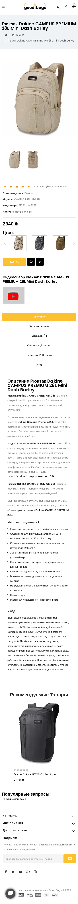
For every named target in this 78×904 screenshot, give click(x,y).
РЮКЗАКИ (18, 35)
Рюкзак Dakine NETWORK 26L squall (35, 774)
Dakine (28, 193)
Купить (14, 262)
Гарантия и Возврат (39, 355)
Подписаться (69, 858)
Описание (39, 316)
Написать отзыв (57, 186)
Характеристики (39, 326)
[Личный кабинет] (66, 7)
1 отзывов (38, 186)
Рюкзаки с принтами (14, 799)
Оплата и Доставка (39, 345)
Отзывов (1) (39, 336)
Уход (39, 364)
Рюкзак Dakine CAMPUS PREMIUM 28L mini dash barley (41, 40)
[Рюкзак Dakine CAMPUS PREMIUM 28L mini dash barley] (39, 99)
